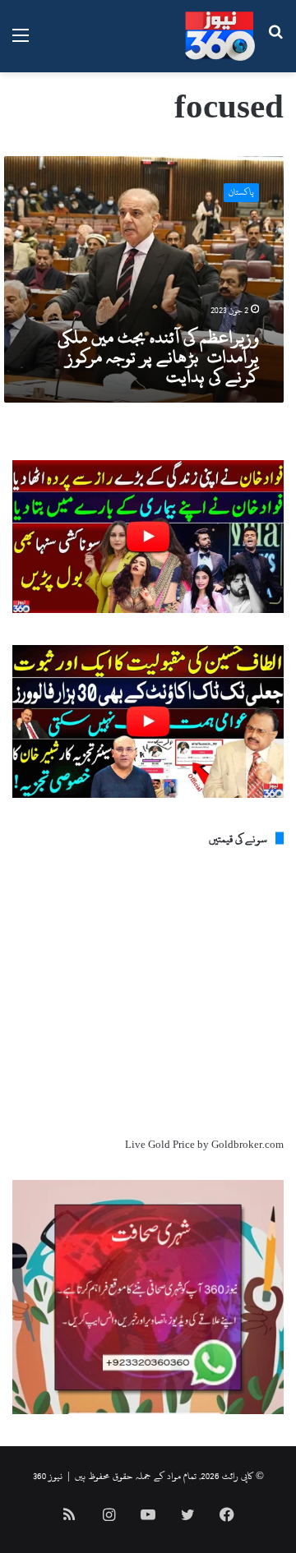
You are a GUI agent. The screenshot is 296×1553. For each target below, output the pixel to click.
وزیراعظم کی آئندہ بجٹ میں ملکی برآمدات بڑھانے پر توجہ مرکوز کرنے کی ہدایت (158, 356)
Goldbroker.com (247, 1145)
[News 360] (220, 36)
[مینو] (20, 42)
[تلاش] (275, 42)
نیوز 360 (47, 1476)
